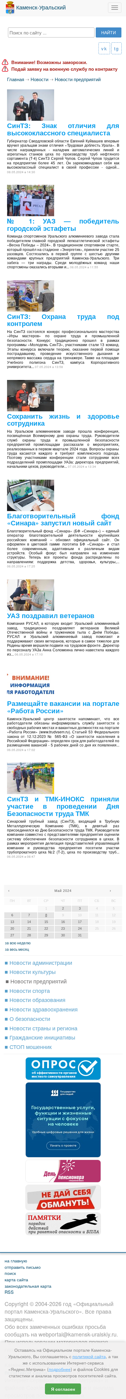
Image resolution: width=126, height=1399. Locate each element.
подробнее (60, 1369)
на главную (16, 1260)
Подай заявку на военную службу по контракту (64, 69)
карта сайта (16, 1279)
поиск (10, 1273)
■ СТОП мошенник (28, 1046)
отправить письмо (23, 1267)
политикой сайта (89, 1356)
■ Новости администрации (38, 962)
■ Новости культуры (30, 971)
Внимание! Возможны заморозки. (49, 62)
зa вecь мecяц (17, 949)
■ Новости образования (35, 1000)
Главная (15, 79)
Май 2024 (63, 891)
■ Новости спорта (27, 990)
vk (104, 48)
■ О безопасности (27, 1018)
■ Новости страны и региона (41, 1028)
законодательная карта (28, 1286)
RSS (9, 1292)
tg (116, 48)
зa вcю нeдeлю (18, 942)
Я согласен (63, 1389)
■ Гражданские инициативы (40, 1037)
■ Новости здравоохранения (41, 1009)
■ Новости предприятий (36, 981)
